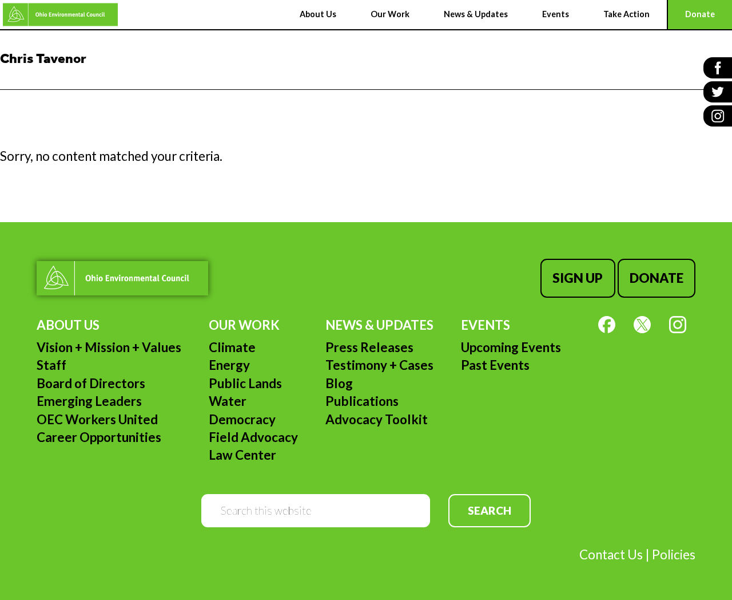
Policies (673, 554)
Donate (656, 278)
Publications (362, 401)
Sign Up (577, 278)
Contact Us (611, 554)
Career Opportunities (99, 437)
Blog (339, 383)
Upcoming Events (511, 347)
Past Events (495, 365)
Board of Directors (91, 383)
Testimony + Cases (379, 365)
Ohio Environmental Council (60, 14)
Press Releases (369, 347)
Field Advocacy (253, 437)
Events (485, 325)
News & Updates (379, 325)
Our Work (244, 325)
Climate (232, 347)
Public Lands (245, 383)
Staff (51, 365)
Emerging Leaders (89, 401)
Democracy (242, 419)
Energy (229, 365)
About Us (68, 325)
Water (227, 401)
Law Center (242, 455)
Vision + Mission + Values (109, 347)
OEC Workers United (97, 419)
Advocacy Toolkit (376, 419)
